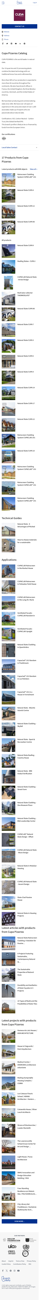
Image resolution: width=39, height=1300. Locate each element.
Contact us (19, 26)
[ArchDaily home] (19, 2)
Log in (35, 2)
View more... (19, 1221)
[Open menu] (2, 2)
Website (6, 32)
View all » (33, 169)
